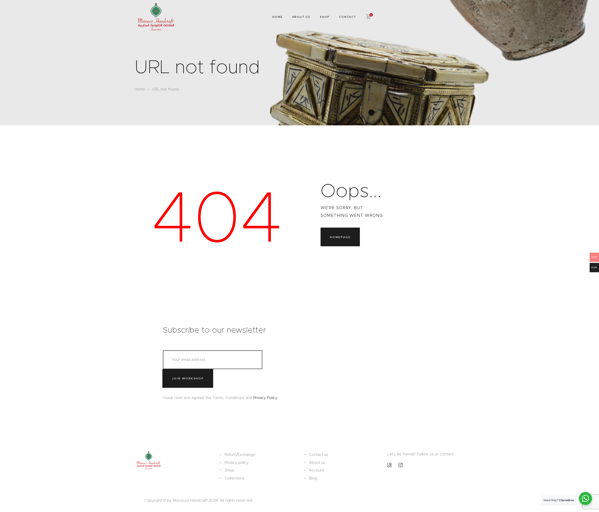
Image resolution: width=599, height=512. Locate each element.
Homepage (340, 237)
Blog (313, 478)
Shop (229, 470)
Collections (234, 478)
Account (316, 470)
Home (140, 89)
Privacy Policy (265, 398)
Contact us (318, 454)
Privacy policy (237, 462)
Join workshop (188, 378)
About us (317, 462)
